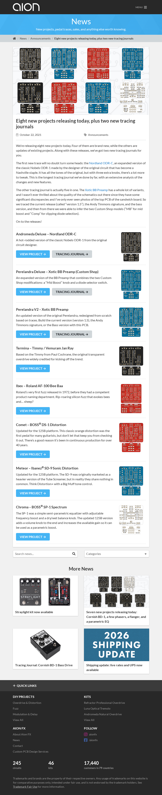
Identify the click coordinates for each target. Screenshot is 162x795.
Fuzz (15, 708)
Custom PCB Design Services (30, 751)
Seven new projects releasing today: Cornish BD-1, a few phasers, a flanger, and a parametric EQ (116, 616)
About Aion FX (22, 734)
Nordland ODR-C (101, 163)
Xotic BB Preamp (96, 190)
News (23, 38)
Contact (18, 745)
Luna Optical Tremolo (97, 708)
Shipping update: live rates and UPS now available (114, 667)
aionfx (93, 734)
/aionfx (93, 740)
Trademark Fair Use (25, 786)
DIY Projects (23, 696)
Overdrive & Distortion (27, 702)
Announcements (40, 38)
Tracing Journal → (72, 254)
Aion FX (19, 728)
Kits (87, 696)
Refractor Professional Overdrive (104, 702)
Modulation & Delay (25, 714)
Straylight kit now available (34, 612)
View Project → (33, 254)
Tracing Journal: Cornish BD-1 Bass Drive (44, 665)
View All (18, 720)
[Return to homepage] (14, 38)
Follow (90, 728)
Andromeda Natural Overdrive (103, 714)
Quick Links (27, 685)
